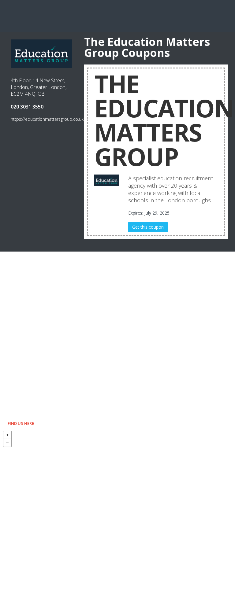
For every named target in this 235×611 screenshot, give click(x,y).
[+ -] (117, 519)
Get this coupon (148, 227)
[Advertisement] (117, 15)
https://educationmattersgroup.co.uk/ (48, 119)
